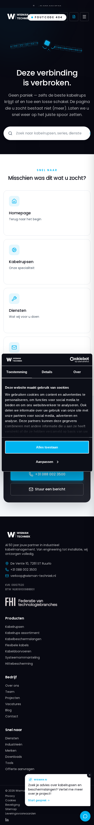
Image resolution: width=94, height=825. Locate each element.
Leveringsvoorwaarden (20, 813)
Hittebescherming (19, 663)
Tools (9, 763)
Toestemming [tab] (16, 372)
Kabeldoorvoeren (18, 651)
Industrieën (13, 744)
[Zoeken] (63, 16)
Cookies (10, 800)
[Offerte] (74, 16)
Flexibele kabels (17, 645)
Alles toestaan (47, 447)
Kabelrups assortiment (22, 633)
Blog (8, 710)
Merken (10, 750)
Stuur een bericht (50, 489)
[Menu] (84, 16)
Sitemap (11, 809)
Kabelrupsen (14, 627)
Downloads (13, 757)
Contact (11, 716)
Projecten (12, 698)
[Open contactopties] (85, 816)
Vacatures (13, 704)
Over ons (12, 685)
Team (9, 692)
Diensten (12, 738)
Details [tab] (47, 372)
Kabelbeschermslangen (23, 639)
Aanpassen (44, 461)
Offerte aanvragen (19, 769)
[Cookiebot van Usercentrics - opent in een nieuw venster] (70, 360)
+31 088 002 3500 (50, 474)
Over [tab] (77, 372)
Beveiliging (12, 805)
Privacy (10, 796)
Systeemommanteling (22, 657)
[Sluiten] (89, 775)
